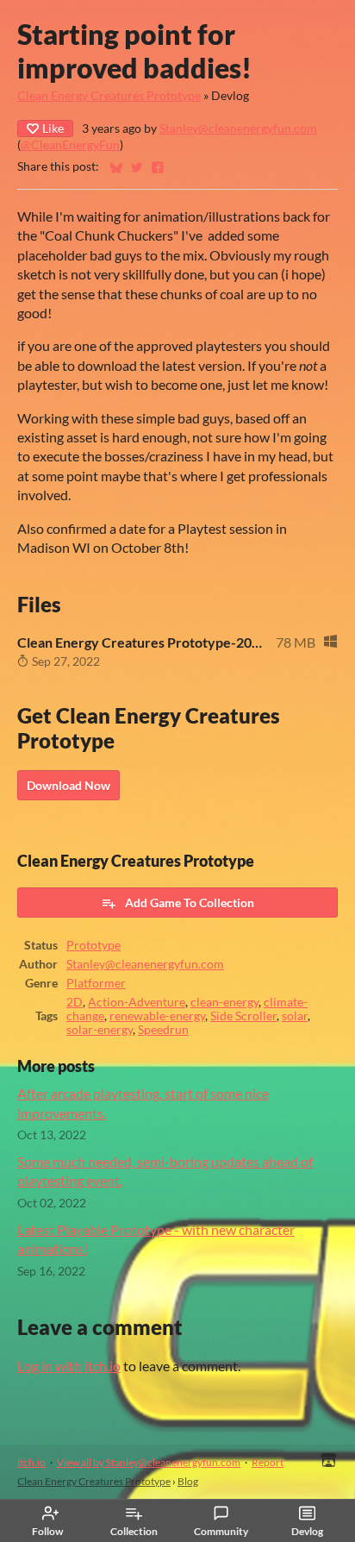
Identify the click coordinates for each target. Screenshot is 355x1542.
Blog (188, 1481)
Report (267, 1462)
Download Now (68, 785)
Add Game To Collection (189, 902)
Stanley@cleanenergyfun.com (238, 128)
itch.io (31, 1462)
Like (53, 128)
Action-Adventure (136, 1002)
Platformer (96, 983)
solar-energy (99, 1030)
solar (295, 1016)
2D (74, 1002)
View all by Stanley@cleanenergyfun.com (148, 1462)
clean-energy (224, 1002)
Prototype (93, 945)
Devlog (307, 1531)
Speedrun (163, 1030)
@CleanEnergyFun (70, 145)
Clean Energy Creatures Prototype (109, 96)
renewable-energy (157, 1016)
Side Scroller (243, 1016)
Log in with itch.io (69, 1365)
